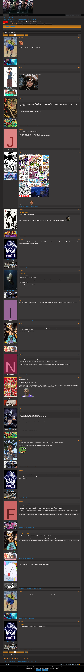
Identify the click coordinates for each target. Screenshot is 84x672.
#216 (79, 501)
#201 (79, 37)
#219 (79, 591)
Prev (5, 35)
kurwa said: (22, 326)
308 (23, 35)
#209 (79, 300)
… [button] (9, 35)
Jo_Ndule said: (22, 411)
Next (26, 35)
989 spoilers (20, 23)
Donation (12, 15)
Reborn (10, 428)
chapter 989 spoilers (32, 23)
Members (26, 15)
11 (14, 35)
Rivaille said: (22, 70)
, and (29, 125)
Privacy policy (73, 664)
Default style (6, 664)
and (27, 320)
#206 (79, 209)
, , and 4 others (29, 437)
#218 (79, 561)
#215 (79, 470)
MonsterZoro (10, 259)
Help (78, 664)
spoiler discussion (48, 23)
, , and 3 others (30, 95)
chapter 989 (25, 23)
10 (12, 35)
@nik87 (20, 154)
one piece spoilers (40, 23)
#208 (79, 270)
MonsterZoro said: (23, 212)
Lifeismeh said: (22, 273)
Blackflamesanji (11, 229)
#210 (79, 323)
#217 (79, 531)
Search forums (11, 17)
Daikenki (10, 172)
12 (16, 35)
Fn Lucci (11, 57)
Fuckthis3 (10, 521)
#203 (79, 98)
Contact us (60, 664)
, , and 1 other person (31, 374)
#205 (79, 152)
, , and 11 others (29, 405)
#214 (79, 440)
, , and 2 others (29, 149)
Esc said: (21, 624)
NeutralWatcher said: (24, 101)
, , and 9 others (29, 206)
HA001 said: (22, 357)
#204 (79, 129)
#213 (79, 408)
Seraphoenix (10, 290)
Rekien (10, 460)
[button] (15, 15)
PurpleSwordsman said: (24, 503)
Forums (6, 15)
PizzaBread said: (23, 473)
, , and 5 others (31, 588)
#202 (79, 67)
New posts (5, 17)
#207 (79, 239)
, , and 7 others (29, 466)
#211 (79, 354)
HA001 (10, 118)
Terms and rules (66, 664)
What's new (19, 15)
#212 (79, 377)
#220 (79, 621)
